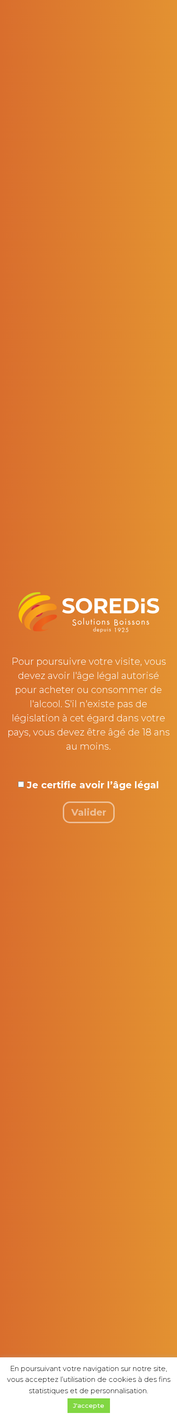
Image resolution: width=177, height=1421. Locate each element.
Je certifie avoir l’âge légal (93, 785)
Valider (88, 812)
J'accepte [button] (88, 1405)
